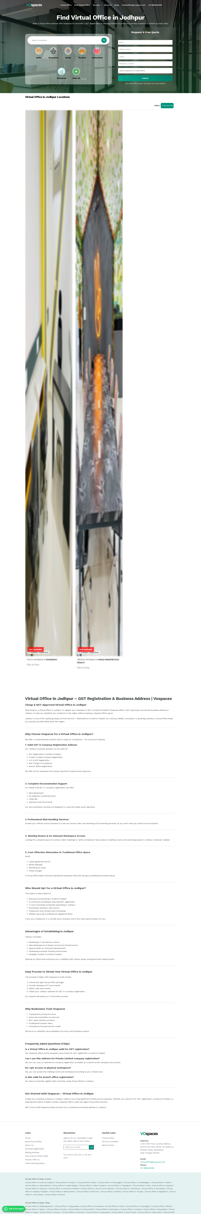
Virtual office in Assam (65, 1182)
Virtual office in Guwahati (91, 1206)
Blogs (116, 5)
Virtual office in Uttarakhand (38, 1185)
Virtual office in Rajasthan (156, 1191)
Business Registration (34, 1149)
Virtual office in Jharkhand (128, 1188)
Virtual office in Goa (141, 1185)
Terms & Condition (110, 1141)
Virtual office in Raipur (35, 1209)
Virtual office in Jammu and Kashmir (97, 1188)
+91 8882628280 (155, 5)
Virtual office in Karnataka (153, 1188)
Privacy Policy (108, 1138)
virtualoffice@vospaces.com (134, 5)
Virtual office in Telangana (119, 1185)
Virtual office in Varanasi (73, 1212)
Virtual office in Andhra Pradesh (39, 1182)
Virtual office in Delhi (161, 1182)
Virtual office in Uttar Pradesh (92, 1185)
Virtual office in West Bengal (64, 1185)
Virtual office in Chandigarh (110, 1182)
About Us (108, 5)
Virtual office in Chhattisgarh (137, 1182)
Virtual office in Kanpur (50, 1212)
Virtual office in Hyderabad (98, 1212)
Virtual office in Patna (114, 1206)
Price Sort (166, 105)
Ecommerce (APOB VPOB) (36, 1156)
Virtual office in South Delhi (123, 1212)
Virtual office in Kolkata (131, 1209)
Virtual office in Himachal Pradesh (64, 1188)
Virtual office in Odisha (111, 1191)
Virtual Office (66, 5)
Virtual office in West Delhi (150, 1212)
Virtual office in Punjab (133, 1191)
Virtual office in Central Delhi (81, 1209)
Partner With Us (32, 1160)
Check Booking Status (35, 1163)
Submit (145, 78)
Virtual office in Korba (57, 1209)
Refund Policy (108, 1145)
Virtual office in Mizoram (88, 1191)
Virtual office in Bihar (86, 1182)
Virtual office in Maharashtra (62, 1191)
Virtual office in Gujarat (162, 1185)
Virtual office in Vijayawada (67, 1206)
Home (27, 1138)
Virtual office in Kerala (55, 1194)
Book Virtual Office (82, 5)
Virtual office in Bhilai (161, 1206)
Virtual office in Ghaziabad (155, 1209)
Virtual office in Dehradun (107, 1209)
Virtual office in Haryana (36, 1188)
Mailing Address (32, 1152)
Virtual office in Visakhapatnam (39, 1206)
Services (96, 5)
